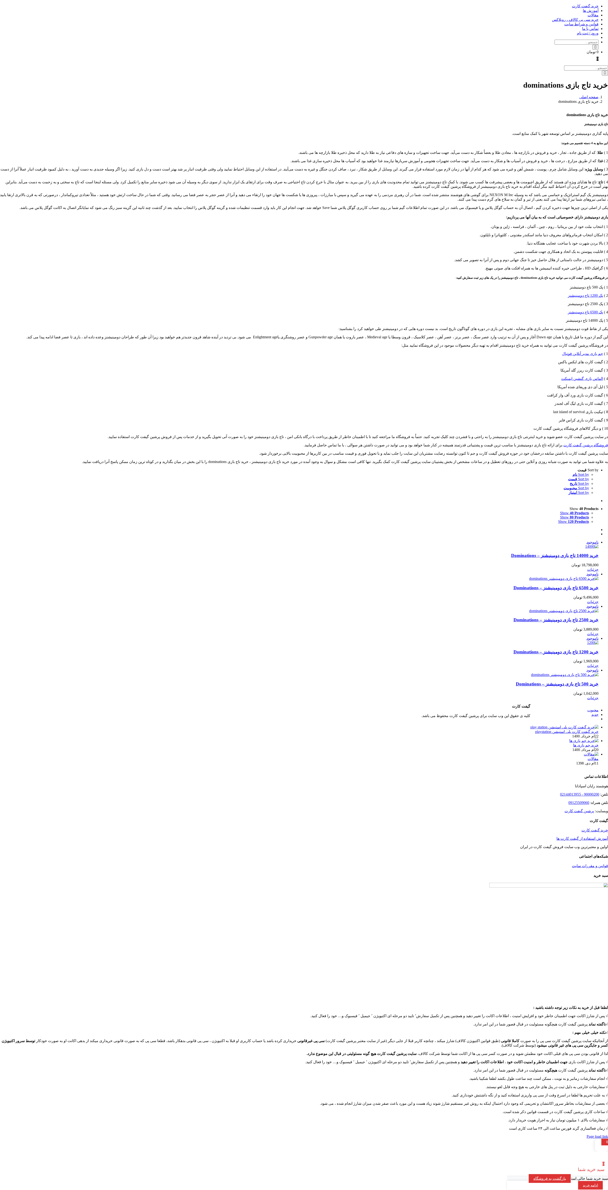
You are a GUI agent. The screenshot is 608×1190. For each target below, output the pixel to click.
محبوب (592, 710)
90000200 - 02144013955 (579, 794)
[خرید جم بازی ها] (583, 741)
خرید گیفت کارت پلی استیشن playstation (566, 732)
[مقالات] (591, 754)
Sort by (581, 474)
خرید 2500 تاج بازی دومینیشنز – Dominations (555, 619)
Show (574, 513)
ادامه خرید (590, 1185)
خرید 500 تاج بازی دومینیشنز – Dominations (557, 683)
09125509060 (578, 803)
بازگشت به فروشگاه (549, 1178)
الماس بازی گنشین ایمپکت (582, 379)
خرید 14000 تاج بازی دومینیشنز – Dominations (554, 555)
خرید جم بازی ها (585, 745)
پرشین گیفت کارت (579, 811)
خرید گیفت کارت (594, 830)
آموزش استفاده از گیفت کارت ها (582, 838)
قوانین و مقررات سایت (590, 866)
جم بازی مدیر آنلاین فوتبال (582, 354)
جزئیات (592, 569)
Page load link (597, 1136)
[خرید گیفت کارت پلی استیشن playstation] (564, 727)
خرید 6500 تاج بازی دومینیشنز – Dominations (555, 587)
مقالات (593, 759)
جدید (594, 715)
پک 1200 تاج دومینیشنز (585, 295)
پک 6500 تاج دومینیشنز (585, 312)
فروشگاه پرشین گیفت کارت (585, 445)
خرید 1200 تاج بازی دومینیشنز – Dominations (555, 651)
